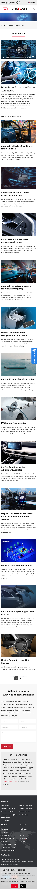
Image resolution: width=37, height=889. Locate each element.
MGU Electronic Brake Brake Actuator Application (15, 240)
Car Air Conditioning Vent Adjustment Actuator (13, 468)
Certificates (23, 841)
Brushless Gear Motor (8, 809)
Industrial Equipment (8, 851)
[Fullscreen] (33, 57)
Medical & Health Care (8, 844)
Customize (4, 829)
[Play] (18, 50)
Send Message (7, 746)
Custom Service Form (10, 782)
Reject (23, 886)
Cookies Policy (31, 881)
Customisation (5, 820)
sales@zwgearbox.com (10, 3)
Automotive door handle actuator (17, 379)
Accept (14, 886)
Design (22, 835)
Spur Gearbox (23, 815)
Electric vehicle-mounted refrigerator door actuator (14, 334)
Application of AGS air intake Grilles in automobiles (15, 194)
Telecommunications (7, 838)
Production (23, 829)
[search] (33, 9)
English (32, 3)
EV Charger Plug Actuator (13, 423)
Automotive (5, 832)
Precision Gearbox (24, 812)
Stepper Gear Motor (25, 809)
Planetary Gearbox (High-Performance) (9, 816)
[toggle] (5, 9)
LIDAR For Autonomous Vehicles (17, 565)
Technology (23, 838)
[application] (18, 49)
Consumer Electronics (8, 847)
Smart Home (5, 835)
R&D (21, 832)
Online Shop (20, 3)
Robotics (4, 841)
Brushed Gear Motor (25, 806)
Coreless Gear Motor (7, 812)
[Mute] (30, 57)
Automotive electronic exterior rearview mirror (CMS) (16, 287)
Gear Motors (5, 806)
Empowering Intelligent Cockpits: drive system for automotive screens (17, 516)
